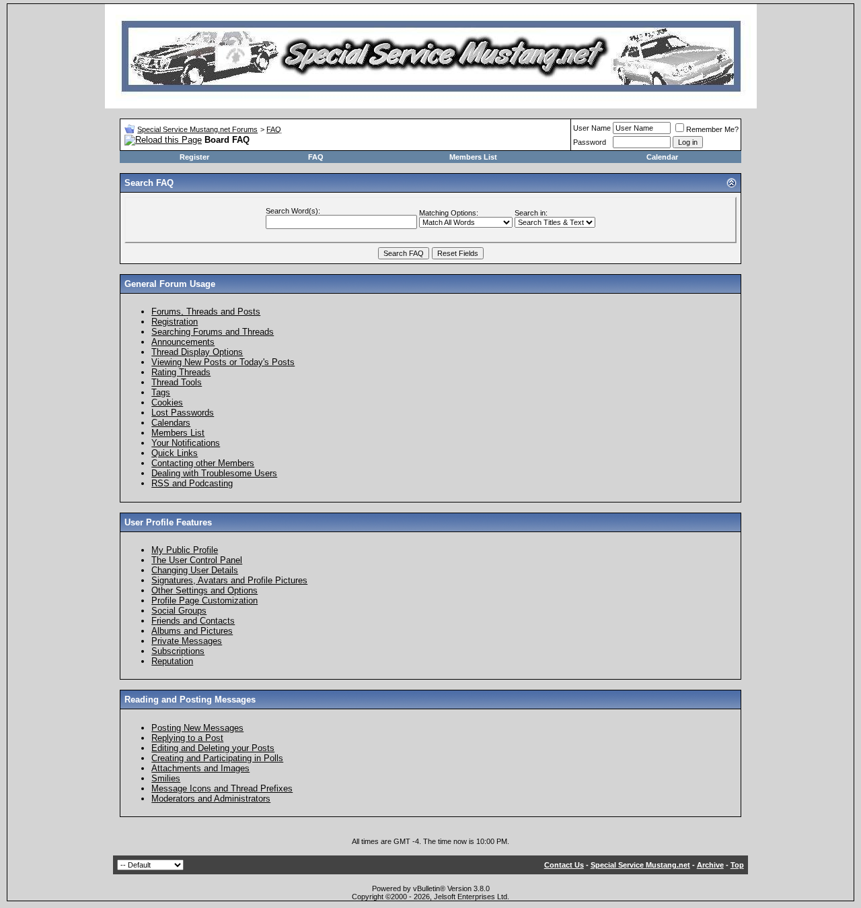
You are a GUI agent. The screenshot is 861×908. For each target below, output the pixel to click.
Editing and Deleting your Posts (212, 748)
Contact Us (564, 865)
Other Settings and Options (204, 590)
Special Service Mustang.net (640, 865)
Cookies (167, 402)
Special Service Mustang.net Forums (197, 129)
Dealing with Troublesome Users (214, 473)
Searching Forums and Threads (212, 332)
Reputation (172, 661)
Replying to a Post (187, 738)
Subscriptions (177, 651)
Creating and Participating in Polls (217, 758)
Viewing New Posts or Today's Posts (223, 362)
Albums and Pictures (192, 631)
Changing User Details (194, 570)
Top (737, 865)
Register (194, 157)
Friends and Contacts (193, 621)
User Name (592, 128)
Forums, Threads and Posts (205, 311)
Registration (174, 322)
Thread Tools (176, 382)
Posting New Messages (197, 728)
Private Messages (186, 641)
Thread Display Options (197, 352)
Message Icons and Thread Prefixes (222, 788)
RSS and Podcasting (192, 483)
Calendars (170, 423)
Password (589, 142)
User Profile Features (168, 522)
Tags (160, 392)
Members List (473, 157)
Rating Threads (181, 372)
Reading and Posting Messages (190, 699)
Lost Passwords (182, 413)
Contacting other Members (202, 463)
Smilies (165, 778)
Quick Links (174, 453)
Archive (710, 865)
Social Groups (179, 611)
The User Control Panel (196, 560)
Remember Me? (712, 129)
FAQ (273, 129)
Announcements (183, 342)
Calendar (662, 157)
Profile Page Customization (204, 600)
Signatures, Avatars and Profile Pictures (229, 580)
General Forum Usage (169, 284)
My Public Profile (184, 550)
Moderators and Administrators (210, 798)
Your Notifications (185, 443)
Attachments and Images (200, 768)
